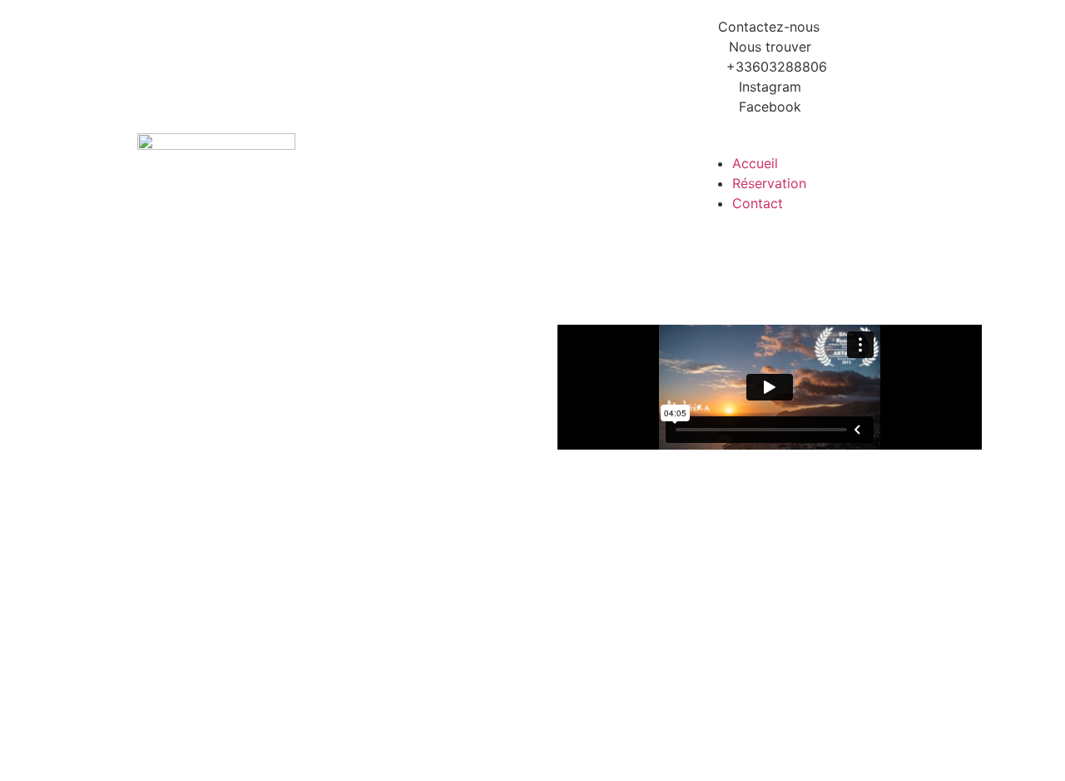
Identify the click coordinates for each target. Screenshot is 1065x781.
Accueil (755, 163)
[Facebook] (770, 107)
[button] (848, 143)
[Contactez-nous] (769, 27)
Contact (757, 203)
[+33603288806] (769, 67)
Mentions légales (888, 750)
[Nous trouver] (770, 47)
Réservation (769, 183)
